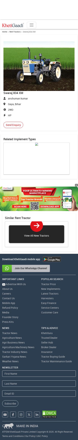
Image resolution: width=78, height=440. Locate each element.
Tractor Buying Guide (53, 356)
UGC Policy (42, 436)
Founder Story (10, 317)
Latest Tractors (49, 293)
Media (5, 312)
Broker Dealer (48, 347)
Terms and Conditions (13, 436)
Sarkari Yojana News (14, 356)
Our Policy (30, 436)
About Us (7, 289)
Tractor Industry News (14, 352)
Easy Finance (48, 303)
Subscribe (10, 403)
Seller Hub (47, 342)
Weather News (10, 361)
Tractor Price (48, 284)
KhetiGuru (47, 333)
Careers (6, 293)
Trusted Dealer (49, 337)
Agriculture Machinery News (18, 347)
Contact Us (8, 298)
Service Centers (50, 307)
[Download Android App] (52, 259)
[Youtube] (5, 414)
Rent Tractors (14, 31)
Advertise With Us (14, 284)
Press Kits (8, 322)
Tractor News (9, 333)
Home (4, 31)
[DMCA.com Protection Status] (49, 414)
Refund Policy (10, 307)
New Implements (50, 289)
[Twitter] (29, 414)
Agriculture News (12, 337)
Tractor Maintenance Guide (56, 361)
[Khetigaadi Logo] (13, 25)
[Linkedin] (37, 414)
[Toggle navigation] (31, 25)
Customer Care (49, 312)
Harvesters (47, 298)
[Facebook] (13, 414)
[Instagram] (21, 414)
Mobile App (8, 303)
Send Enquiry (13, 125)
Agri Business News (13, 342)
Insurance (46, 352)
